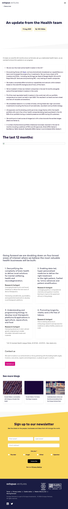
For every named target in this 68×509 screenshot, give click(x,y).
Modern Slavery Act (40, 491)
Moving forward (11, 493)
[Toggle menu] (65, 3)
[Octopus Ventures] (10, 3)
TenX (24, 72)
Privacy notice (17, 491)
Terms (8, 491)
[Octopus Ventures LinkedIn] (8, 504)
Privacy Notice (37, 467)
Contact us (10, 364)
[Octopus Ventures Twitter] (12, 504)
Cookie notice (28, 491)
